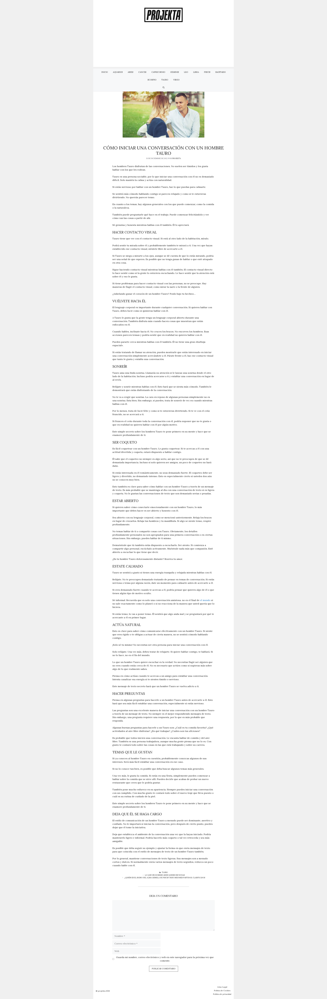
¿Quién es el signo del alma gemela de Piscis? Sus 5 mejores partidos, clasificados (164, 878)
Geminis (174, 72)
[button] (163, 87)
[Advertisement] (163, 49)
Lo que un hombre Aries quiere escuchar (165, 875)
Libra (196, 72)
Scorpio (152, 80)
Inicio (104, 72)
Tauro (164, 80)
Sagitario (220, 72)
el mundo (205, 600)
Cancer (142, 72)
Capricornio (158, 72)
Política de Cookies (222, 990)
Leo (186, 72)
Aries (130, 72)
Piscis (207, 72)
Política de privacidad (222, 994)
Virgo (176, 80)
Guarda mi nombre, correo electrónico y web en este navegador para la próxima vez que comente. (165, 959)
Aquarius (118, 72)
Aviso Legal (222, 987)
